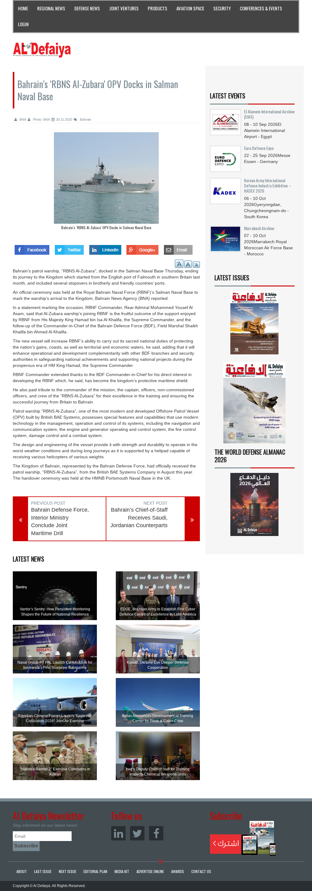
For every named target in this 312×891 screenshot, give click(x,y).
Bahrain (85, 119)
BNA (22, 119)
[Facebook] (156, 833)
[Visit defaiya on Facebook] (32, 248)
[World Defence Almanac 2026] (254, 504)
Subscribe (243, 838)
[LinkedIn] (118, 833)
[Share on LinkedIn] (105, 248)
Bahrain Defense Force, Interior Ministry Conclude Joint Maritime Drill (60, 521)
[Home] (42, 49)
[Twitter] (137, 833)
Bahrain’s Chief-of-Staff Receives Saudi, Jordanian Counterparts (139, 517)
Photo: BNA (41, 119)
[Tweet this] (69, 248)
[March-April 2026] (254, 325)
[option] (106, 182)
